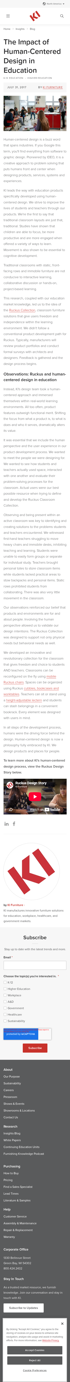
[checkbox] (35, 1002)
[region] (35, 1350)
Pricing (8, 1180)
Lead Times (11, 1193)
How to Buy (11, 1173)
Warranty (9, 1237)
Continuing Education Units (21, 1147)
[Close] (62, 1323)
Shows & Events (14, 1104)
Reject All (35, 1360)
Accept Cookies (34, 1350)
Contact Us (11, 1117)
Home (7, 29)
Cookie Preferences (35, 1370)
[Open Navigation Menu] (8, 16)
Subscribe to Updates (23, 1308)
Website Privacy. (50, 1340)
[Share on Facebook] (14, 824)
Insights (20, 29)
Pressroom (10, 1097)
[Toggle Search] (61, 16)
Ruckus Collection (22, 310)
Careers (9, 1090)
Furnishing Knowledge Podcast (24, 1154)
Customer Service (15, 1216)
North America (54, 3)
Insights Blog (12, 1133)
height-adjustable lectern (24, 700)
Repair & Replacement (18, 1230)
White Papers (12, 1140)
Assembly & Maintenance (20, 1223)
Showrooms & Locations (19, 1110)
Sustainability (12, 1083)
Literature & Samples (17, 1200)
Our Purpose (12, 1076)
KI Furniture (53, 87)
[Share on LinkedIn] (7, 824)
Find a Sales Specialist (18, 1187)
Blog (32, 29)
